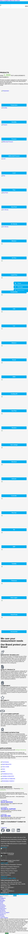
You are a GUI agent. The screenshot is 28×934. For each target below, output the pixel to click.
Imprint (15, 870)
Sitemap (3, 870)
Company (10, 866)
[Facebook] (3, 830)
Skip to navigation (4, 0)
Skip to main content (14, 0)
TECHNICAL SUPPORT (8, 809)
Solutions (19, 864)
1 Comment (10, 854)
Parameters (13, 864)
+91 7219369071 (5, 889)
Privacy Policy (9, 870)
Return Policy (4, 873)
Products (7, 864)
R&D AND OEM (6, 816)
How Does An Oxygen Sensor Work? (10, 860)
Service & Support (5, 868)
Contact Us (14, 868)
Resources (16, 866)
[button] (21, 283)
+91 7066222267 (9, 887)
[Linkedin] (18, 830)
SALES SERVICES (7, 802)
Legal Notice (11, 873)
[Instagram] (13, 830)
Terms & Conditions (6, 875)
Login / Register (4, 917)
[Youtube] (8, 830)
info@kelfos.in (10, 891)
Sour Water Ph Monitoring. (7, 853)
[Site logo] (5, 8)
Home (2, 864)
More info (2, 933)
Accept (7, 933)
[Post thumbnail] (3, 852)
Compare (2, 916)
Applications (4, 866)
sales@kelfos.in (5, 892)
